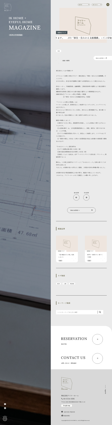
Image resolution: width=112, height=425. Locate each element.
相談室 (72, 284)
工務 (65, 284)
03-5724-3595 (69, 399)
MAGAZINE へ (101, 58)
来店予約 (80, 4)
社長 (58, 284)
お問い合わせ (95, 4)
